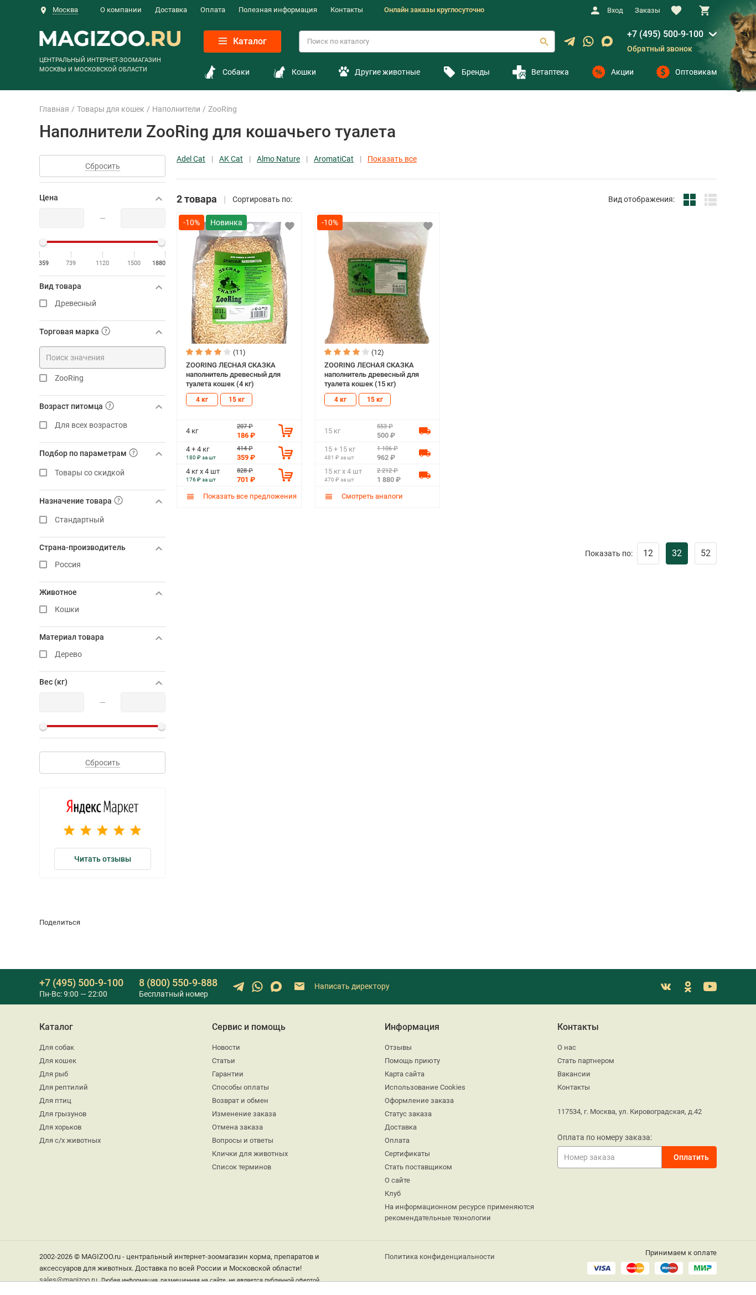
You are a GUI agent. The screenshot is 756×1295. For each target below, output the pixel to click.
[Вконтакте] (665, 986)
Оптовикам (696, 72)
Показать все (392, 159)
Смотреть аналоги (371, 496)
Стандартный (79, 520)
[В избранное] (289, 226)
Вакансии (574, 1074)
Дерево (68, 654)
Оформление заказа (419, 1100)
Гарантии (228, 1074)
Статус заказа (408, 1114)
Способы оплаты (240, 1087)
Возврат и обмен (240, 1100)
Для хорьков (60, 1127)
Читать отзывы (102, 858)
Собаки (236, 72)
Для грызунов (62, 1114)
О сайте (397, 1180)
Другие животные (387, 72)
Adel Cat (191, 159)
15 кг (237, 399)
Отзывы (398, 1047)
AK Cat (231, 159)
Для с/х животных (70, 1140)
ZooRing (69, 378)
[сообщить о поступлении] (424, 430)
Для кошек (57, 1060)
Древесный (75, 303)
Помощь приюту (412, 1060)
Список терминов (241, 1167)
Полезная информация (278, 10)
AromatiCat (334, 159)
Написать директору (351, 986)
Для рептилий (63, 1087)
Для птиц (55, 1100)
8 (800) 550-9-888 (178, 982)
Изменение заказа (244, 1114)
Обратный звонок (659, 48)
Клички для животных (250, 1153)
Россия (68, 565)
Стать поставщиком (418, 1167)
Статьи (223, 1060)
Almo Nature (278, 159)
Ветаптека (550, 72)
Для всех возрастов (91, 425)
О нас (566, 1047)
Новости (226, 1047)
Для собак (56, 1047)
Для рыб (53, 1074)
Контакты (346, 10)
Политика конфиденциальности (440, 1256)
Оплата (212, 10)
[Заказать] (285, 430)
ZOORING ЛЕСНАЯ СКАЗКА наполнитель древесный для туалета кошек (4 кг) (233, 374)
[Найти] (544, 41)
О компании (121, 10)
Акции (622, 72)
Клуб (393, 1193)
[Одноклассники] (688, 986)
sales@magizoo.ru (68, 1280)
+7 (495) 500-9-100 (665, 34)
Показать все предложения (249, 496)
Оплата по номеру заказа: (604, 1137)
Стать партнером (585, 1060)
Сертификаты (407, 1153)
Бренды (476, 72)
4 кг (202, 399)
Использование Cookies (425, 1087)
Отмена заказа (237, 1127)
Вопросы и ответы (242, 1140)
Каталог (249, 41)
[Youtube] (710, 986)
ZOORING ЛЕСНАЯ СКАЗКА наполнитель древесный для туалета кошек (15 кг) (371, 374)
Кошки (304, 72)
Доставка (171, 10)
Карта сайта (404, 1074)
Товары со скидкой (90, 473)
